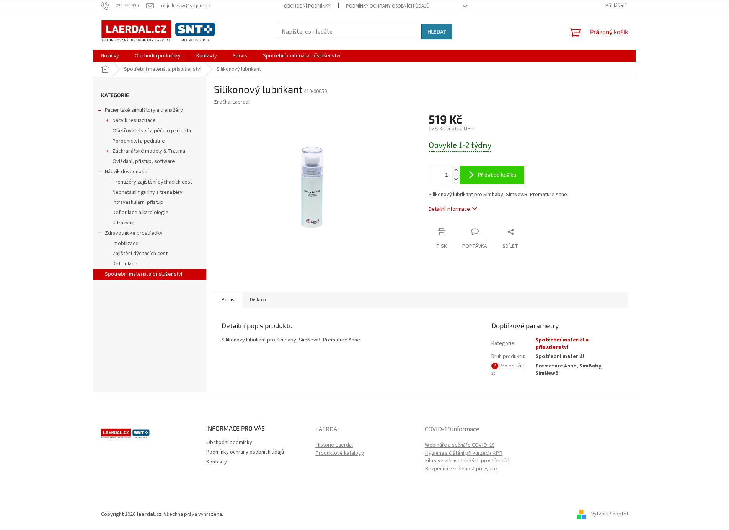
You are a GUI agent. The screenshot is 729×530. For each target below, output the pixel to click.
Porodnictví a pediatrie (139, 141)
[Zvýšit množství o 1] (456, 170)
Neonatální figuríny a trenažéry (148, 192)
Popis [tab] (228, 300)
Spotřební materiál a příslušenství (143, 274)
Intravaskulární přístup (138, 202)
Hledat (436, 31)
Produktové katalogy (339, 453)
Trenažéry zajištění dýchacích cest (152, 182)
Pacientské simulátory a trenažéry (144, 110)
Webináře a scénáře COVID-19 (459, 445)
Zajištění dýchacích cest (140, 253)
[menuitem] (110, 56)
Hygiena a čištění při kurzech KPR (463, 453)
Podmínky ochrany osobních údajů (387, 6)
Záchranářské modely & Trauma (149, 151)
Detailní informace (449, 209)
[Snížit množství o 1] (456, 179)
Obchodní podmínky (307, 6)
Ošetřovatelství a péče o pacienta (152, 131)
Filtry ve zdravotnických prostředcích (468, 461)
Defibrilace (125, 264)
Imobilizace (126, 243)
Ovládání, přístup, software (144, 161)
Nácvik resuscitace (134, 120)
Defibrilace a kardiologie (140, 212)
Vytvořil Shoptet (609, 514)
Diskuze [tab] (259, 300)
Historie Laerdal (334, 445)
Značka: (232, 102)
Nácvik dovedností (126, 172)
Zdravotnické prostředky (134, 233)
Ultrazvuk (123, 223)
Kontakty (216, 462)
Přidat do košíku (497, 174)
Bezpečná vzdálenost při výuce (461, 469)
